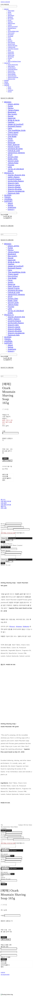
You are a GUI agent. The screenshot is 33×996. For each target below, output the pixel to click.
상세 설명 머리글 (6, 501)
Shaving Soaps (11, 72)
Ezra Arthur (11, 34)
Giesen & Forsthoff (13, 26)
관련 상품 (4, 508)
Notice (9, 88)
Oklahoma (26, 626)
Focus (9, 37)
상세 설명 (4, 503)
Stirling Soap (11, 55)
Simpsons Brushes (12, 45)
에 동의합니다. (13, 533)
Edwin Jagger (11, 10)
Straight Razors (12, 68)
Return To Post (5, 874)
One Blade (10, 36)
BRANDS (6, 9)
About (9, 87)
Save (12, 855)
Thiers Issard (11, 33)
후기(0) (3, 499)
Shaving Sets (11, 71)
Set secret (4, 854)
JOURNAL (6, 83)
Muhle (9, 12)
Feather (10, 25)
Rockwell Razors (12, 28)
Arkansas (19, 626)
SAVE (2, 542)
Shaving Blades (12, 74)
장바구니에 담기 (5, 939)
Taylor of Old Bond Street (14, 61)
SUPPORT (6, 85)
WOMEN (6, 80)
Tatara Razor (11, 15)
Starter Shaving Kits (13, 64)
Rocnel (9, 20)
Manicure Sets (11, 79)
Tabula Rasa (11, 56)
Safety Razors (11, 66)
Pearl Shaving (11, 42)
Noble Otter (11, 53)
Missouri (12, 626)
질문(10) (3, 506)
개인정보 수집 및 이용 (8, 533)
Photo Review (7, 544)
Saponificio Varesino (13, 49)
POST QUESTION (6, 830)
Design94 (10, 22)
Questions (10, 90)
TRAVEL (6, 82)
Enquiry (10, 91)
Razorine (10, 41)
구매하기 (3, 884)
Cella (9, 60)
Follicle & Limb (11, 47)
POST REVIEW (5, 547)
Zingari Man (11, 52)
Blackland (10, 17)
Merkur (10, 14)
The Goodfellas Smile (13, 31)
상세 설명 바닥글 (6, 504)
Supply (9, 39)
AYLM (9, 50)
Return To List (5, 855)
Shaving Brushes (12, 75)
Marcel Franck (11, 44)
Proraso (10, 58)
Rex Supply (11, 18)
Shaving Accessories (13, 77)
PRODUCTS (7, 63)
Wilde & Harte (11, 23)
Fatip (9, 29)
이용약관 (3, 972)
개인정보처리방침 (5, 974)
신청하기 (3, 959)
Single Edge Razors (12, 69)
